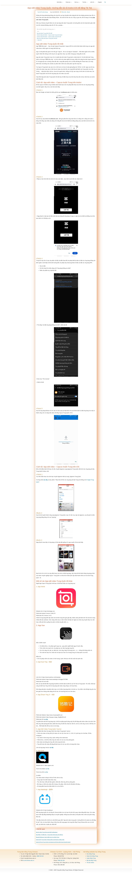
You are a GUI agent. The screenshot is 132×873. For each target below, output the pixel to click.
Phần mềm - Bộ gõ (66, 12)
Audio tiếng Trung (91, 858)
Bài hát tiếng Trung (91, 860)
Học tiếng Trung (91, 854)
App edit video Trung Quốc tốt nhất (44, 33)
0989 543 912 (40, 856)
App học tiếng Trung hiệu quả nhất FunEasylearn (46, 832)
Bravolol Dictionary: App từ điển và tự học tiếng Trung (47, 837)
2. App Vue (39, 40)
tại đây (46, 719)
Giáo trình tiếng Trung (92, 856)
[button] (105, 2)
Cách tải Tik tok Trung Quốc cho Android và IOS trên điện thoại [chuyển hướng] (53, 842)
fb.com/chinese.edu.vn (28, 860)
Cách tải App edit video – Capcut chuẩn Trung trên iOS (49, 36)
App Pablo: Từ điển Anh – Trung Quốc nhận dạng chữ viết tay (49, 834)
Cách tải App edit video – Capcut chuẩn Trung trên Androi (49, 34)
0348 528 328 (61, 860)
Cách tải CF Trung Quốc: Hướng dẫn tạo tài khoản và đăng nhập (50, 839)
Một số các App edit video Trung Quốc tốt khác (47, 38)
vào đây (45, 480)
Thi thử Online (90, 862)
